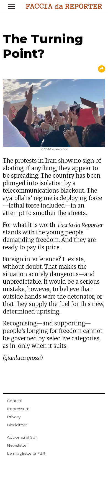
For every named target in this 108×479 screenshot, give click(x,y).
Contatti (14, 400)
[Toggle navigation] (23, 6)
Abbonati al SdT (22, 437)
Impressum (18, 408)
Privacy (13, 416)
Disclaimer (17, 424)
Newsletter (17, 445)
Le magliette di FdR (26, 453)
